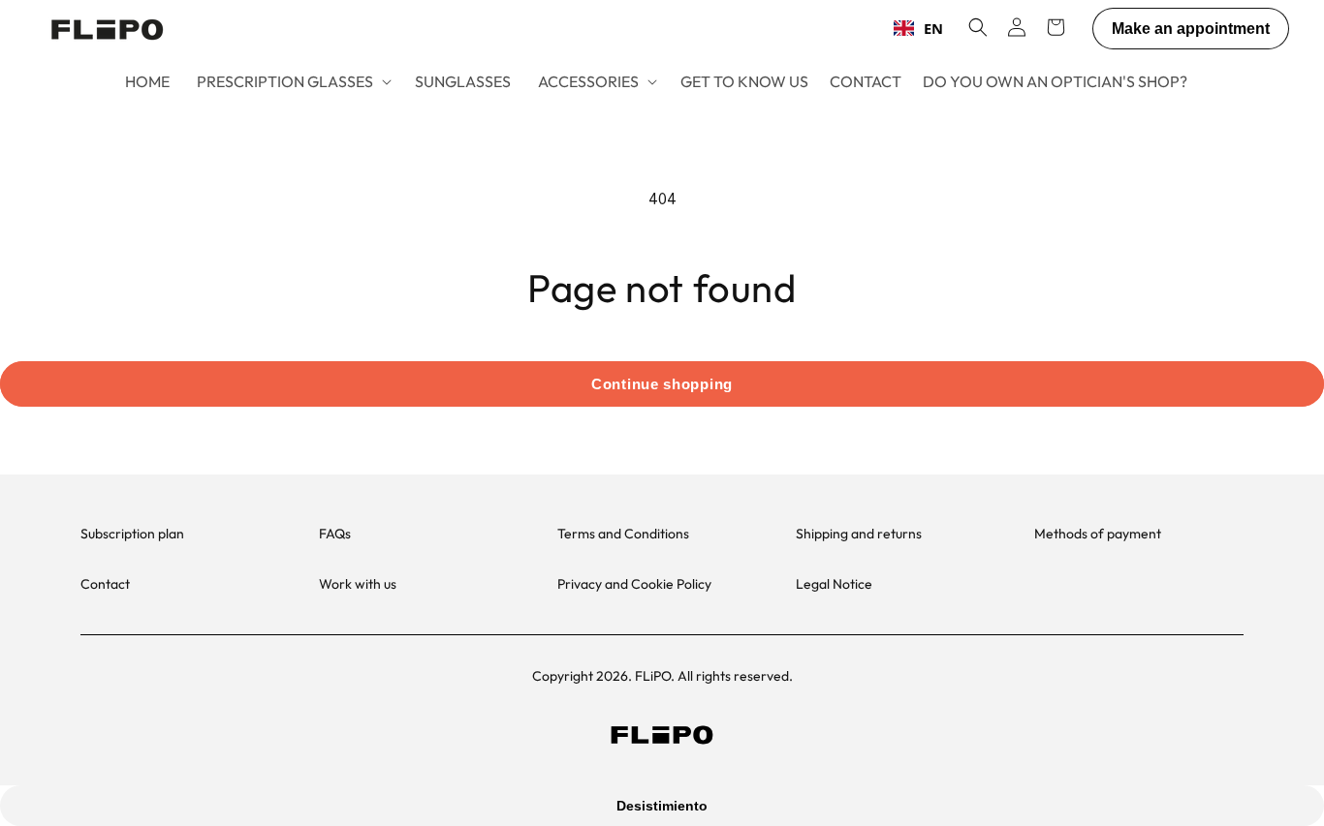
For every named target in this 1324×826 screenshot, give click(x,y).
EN (933, 28)
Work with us (357, 584)
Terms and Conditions (623, 533)
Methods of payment (1097, 533)
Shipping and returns (859, 533)
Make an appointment (1191, 28)
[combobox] (918, 28)
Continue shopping (662, 384)
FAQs (335, 533)
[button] (292, 82)
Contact (105, 584)
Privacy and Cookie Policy (634, 584)
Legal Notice (834, 584)
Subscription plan (132, 533)
